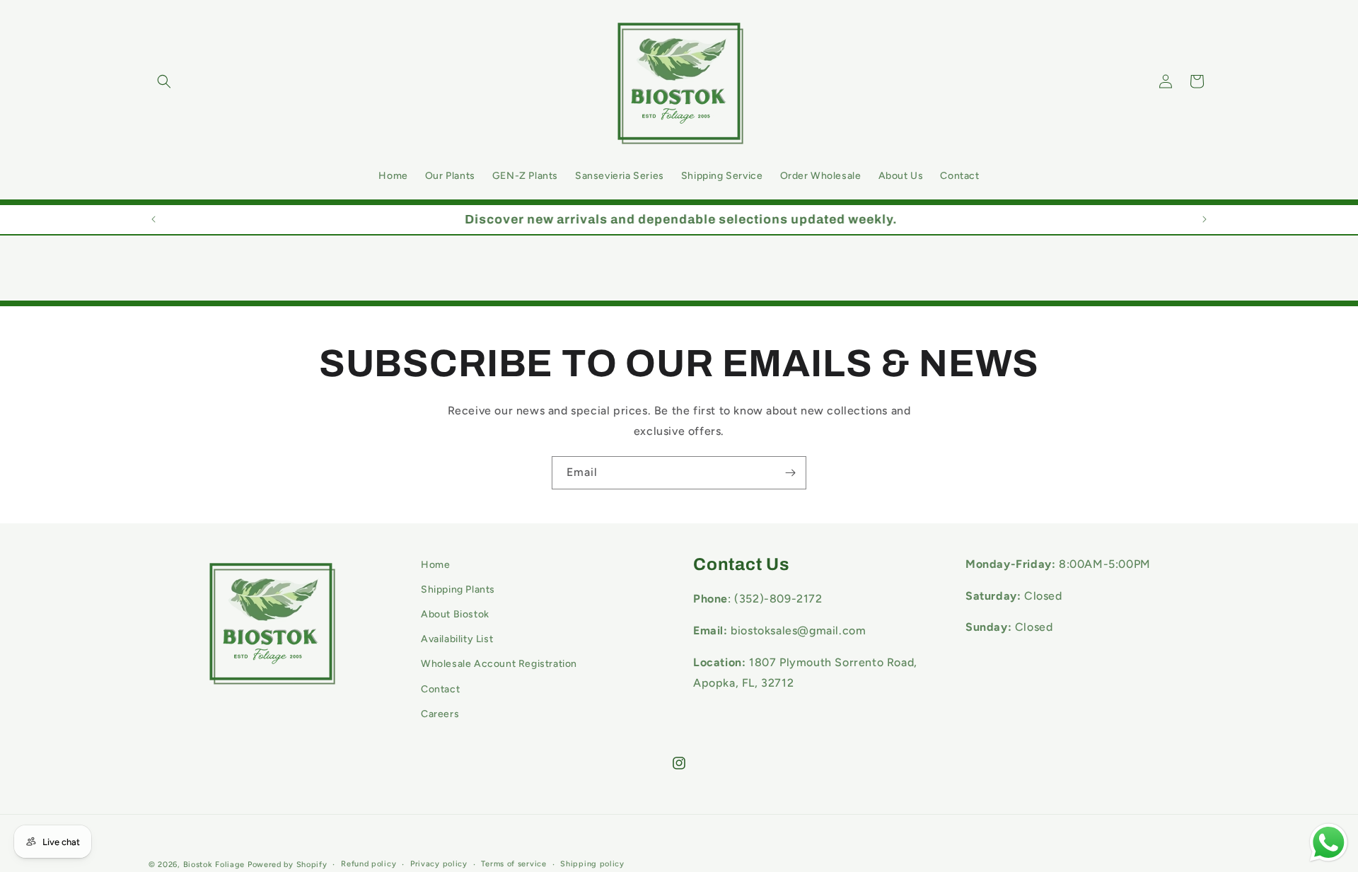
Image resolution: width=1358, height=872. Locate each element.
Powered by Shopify (287, 864)
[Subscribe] (790, 472)
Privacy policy (439, 863)
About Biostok (455, 614)
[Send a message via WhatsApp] (1328, 842)
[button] (164, 81)
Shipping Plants (458, 589)
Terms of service (513, 863)
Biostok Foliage (214, 864)
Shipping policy (592, 863)
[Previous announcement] (153, 219)
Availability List (457, 640)
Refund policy (368, 863)
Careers (440, 714)
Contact (440, 689)
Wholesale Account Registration (499, 664)
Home (435, 565)
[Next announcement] (1204, 219)
